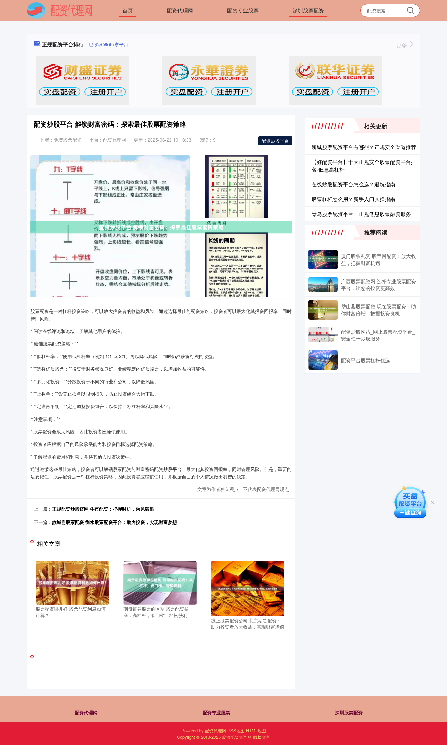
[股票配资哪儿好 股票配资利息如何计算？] (72, 582)
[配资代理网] (59, 10)
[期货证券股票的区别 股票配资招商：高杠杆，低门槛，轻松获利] (160, 582)
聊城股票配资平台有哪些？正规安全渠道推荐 (364, 147)
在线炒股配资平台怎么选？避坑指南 (353, 184)
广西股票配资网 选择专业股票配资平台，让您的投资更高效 (378, 284)
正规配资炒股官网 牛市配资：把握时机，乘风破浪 (103, 508)
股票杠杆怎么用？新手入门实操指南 (353, 199)
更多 (402, 45)
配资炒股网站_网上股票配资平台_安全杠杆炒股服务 (378, 335)
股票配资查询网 (237, 737)
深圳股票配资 (308, 10)
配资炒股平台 (275, 140)
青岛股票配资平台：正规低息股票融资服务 (361, 213)
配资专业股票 (243, 10)
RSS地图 (236, 730)
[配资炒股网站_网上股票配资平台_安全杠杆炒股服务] (323, 335)
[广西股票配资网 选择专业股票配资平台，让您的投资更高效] (323, 284)
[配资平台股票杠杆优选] (323, 360)
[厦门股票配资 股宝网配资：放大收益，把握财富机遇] (323, 259)
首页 (127, 10)
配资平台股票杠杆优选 (365, 360)
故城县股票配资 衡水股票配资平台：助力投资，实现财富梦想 (114, 522)
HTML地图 (256, 730)
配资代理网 (180, 10)
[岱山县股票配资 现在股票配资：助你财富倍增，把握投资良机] (323, 310)
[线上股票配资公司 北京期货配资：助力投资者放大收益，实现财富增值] (247, 587)
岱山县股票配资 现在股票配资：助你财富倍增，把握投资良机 (378, 310)
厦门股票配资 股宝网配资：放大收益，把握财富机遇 (378, 259)
